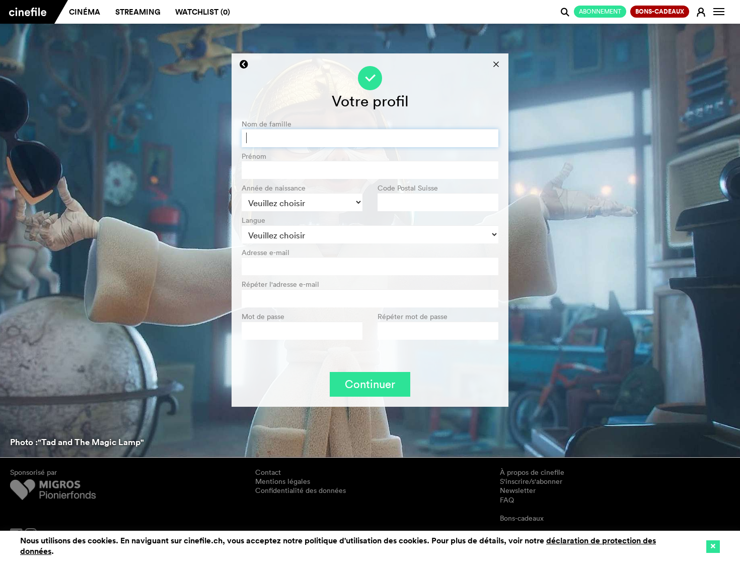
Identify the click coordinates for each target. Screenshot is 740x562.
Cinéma (84, 12)
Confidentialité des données (300, 490)
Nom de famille (266, 124)
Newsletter (518, 490)
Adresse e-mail (265, 252)
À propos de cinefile (532, 472)
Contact (268, 472)
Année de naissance (274, 188)
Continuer (370, 384)
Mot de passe (263, 317)
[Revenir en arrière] (244, 64)
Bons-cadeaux (522, 518)
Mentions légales (282, 481)
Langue (253, 220)
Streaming (138, 12)
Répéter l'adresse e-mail (280, 284)
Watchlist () (202, 12)
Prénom (254, 156)
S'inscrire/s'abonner (531, 481)
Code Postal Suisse (408, 188)
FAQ (507, 500)
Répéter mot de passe (413, 317)
